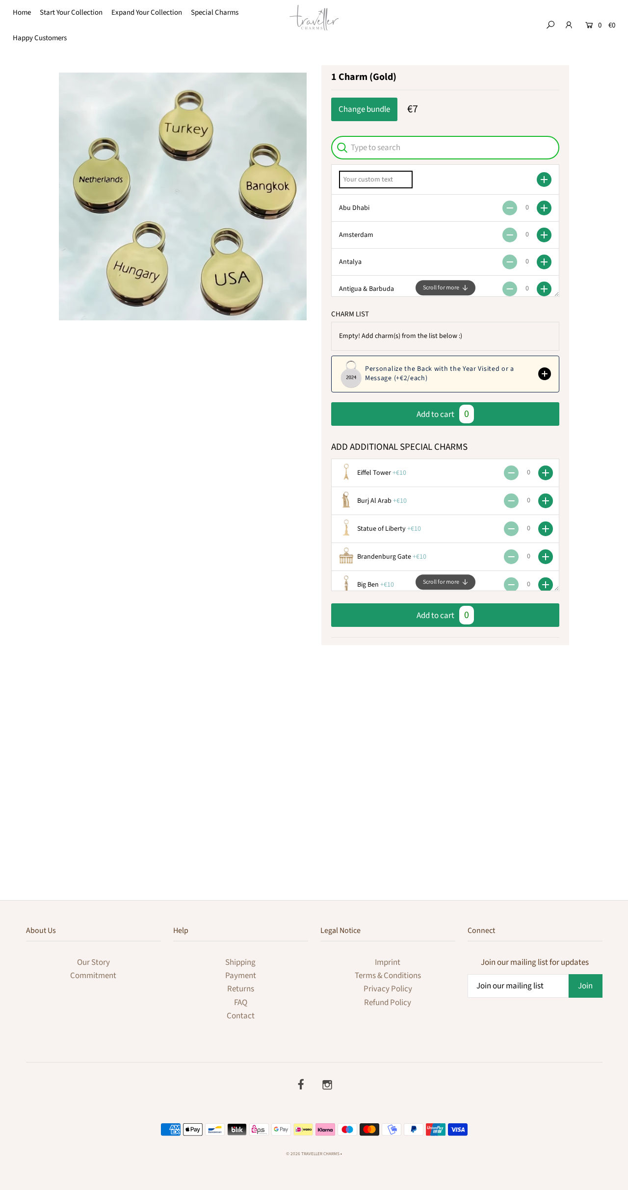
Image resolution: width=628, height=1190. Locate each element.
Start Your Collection (71, 12)
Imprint (387, 962)
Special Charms (214, 12)
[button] (445, 374)
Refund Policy (387, 1003)
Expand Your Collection (146, 12)
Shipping (240, 962)
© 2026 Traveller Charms (313, 1154)
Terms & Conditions (388, 976)
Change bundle (364, 109)
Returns (240, 989)
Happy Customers (40, 38)
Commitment (93, 976)
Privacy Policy (388, 989)
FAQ (240, 1003)
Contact (241, 1016)
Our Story (93, 962)
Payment (240, 976)
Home (22, 12)
